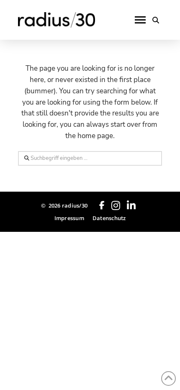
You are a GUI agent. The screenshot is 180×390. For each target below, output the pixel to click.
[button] (140, 20)
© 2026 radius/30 (64, 205)
